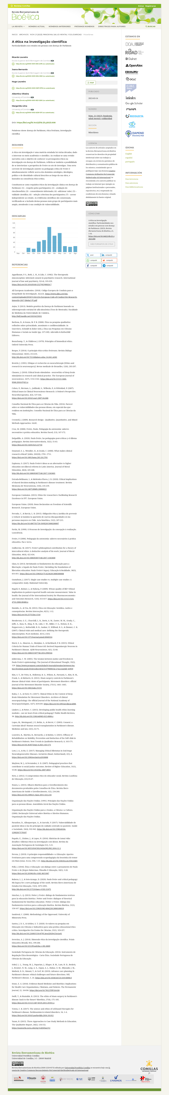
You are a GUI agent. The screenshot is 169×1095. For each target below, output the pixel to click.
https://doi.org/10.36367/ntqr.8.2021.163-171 (31, 744)
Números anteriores (60, 26)
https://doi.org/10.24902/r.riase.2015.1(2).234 (31, 795)
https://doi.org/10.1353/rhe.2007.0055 (34, 770)
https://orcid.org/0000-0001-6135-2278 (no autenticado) (35, 64)
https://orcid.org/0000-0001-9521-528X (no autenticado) (35, 100)
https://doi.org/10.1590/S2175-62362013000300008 (42, 573)
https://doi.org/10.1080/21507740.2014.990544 (32, 653)
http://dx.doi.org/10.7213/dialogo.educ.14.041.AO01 (34, 357)
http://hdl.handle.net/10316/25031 (27, 316)
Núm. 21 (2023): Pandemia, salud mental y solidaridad (56, 34)
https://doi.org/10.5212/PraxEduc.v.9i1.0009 (31, 946)
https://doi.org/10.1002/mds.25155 (27, 688)
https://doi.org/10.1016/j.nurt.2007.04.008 (30, 398)
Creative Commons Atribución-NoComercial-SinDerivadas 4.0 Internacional (100, 174)
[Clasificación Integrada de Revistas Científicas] (130, 92)
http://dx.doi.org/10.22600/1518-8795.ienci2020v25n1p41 (37, 933)
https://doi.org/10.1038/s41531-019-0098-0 (53, 978)
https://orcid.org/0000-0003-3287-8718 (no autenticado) (35, 88)
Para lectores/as (131, 179)
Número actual (37, 26)
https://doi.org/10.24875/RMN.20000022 (29, 489)
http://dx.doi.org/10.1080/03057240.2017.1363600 (33, 558)
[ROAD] (134, 53)
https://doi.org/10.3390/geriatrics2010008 (30, 757)
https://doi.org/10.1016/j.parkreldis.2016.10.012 (33, 1015)
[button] (93, 255)
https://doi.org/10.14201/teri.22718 (27, 445)
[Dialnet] (131, 60)
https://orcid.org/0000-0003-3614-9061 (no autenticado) (35, 76)
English (128, 153)
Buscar (151, 26)
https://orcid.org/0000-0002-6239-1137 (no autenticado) (35, 112)
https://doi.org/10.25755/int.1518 (26, 614)
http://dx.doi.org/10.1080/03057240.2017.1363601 (33, 473)
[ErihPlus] (131, 73)
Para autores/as (131, 183)
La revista (17, 26)
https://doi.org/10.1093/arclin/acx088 (60, 704)
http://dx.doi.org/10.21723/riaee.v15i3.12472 (31, 889)
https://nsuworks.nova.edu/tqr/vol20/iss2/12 (31, 1028)
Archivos (24, 34)
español (128, 157)
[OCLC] (131, 80)
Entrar (141, 6)
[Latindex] (131, 98)
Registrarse (150, 6)
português (130, 161)
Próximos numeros (84, 26)
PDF (92, 83)
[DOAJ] (134, 45)
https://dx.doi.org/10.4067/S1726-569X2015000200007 (35, 523)
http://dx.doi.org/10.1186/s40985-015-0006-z (34, 716)
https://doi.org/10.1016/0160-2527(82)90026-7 (31, 284)
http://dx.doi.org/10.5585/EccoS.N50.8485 (59, 861)
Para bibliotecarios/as (134, 187)
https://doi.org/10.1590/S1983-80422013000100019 (42, 908)
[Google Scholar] (134, 104)
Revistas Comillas (22, 6)
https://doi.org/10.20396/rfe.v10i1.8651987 (30, 873)
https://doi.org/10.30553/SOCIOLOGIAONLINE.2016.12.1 (36, 848)
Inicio (15, 34)
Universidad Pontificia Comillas (77, 1068)
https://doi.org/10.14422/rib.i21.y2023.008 (36, 122)
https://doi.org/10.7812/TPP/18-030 (45, 990)
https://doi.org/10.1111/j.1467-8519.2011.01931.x (33, 1003)
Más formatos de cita (101, 244)
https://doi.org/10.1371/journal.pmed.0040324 (32, 637)
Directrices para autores (111, 26)
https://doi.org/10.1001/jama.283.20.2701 (30, 457)
